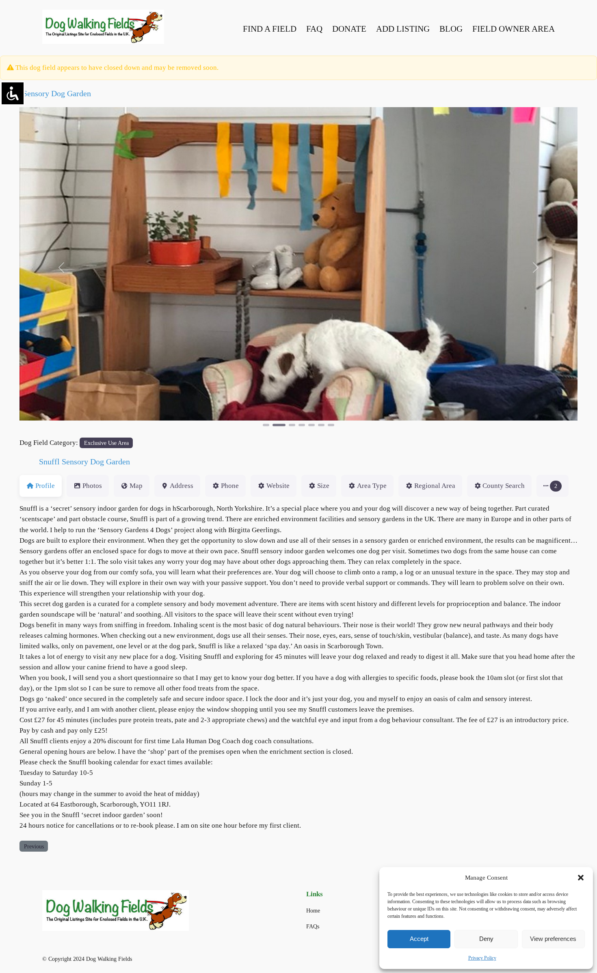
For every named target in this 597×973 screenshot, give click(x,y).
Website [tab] (278, 486)
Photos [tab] (92, 486)
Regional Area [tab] (434, 486)
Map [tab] (136, 486)
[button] (581, 878)
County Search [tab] (503, 486)
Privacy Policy (482, 958)
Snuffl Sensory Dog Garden (45, 93)
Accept (419, 938)
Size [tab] (323, 486)
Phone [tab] (230, 486)
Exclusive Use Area (106, 443)
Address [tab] (181, 486)
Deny (486, 938)
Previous (34, 846)
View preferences (553, 938)
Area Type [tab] (372, 486)
